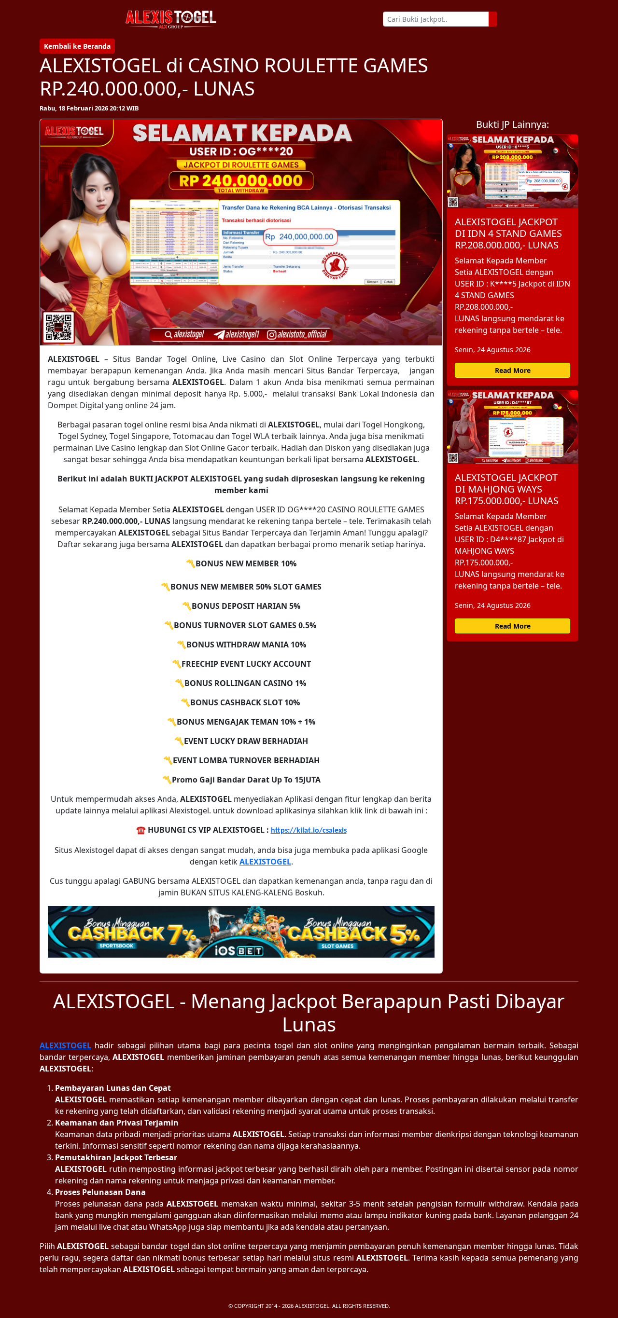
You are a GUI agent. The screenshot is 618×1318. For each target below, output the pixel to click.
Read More (513, 370)
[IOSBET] (241, 932)
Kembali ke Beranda (77, 46)
